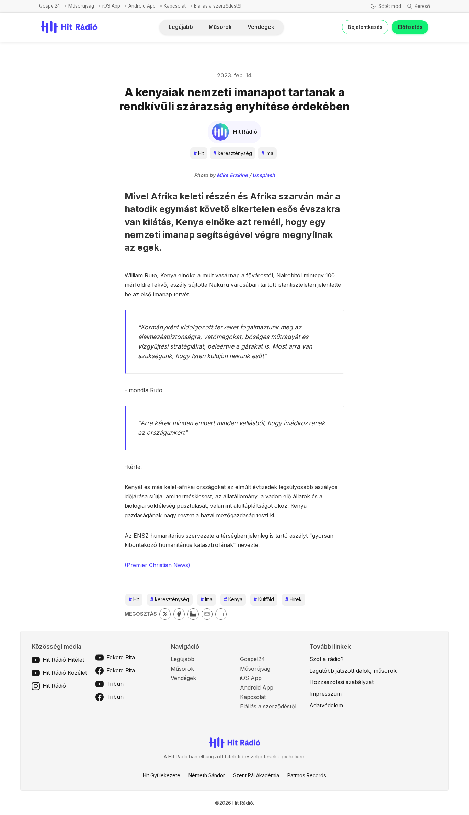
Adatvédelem (326, 705)
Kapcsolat (175, 6)
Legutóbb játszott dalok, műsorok (353, 670)
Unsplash (263, 175)
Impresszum (325, 693)
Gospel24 (49, 6)
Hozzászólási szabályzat (341, 682)
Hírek (293, 599)
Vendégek (261, 27)
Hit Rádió (54, 685)
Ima (267, 153)
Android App (142, 6)
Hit (199, 153)
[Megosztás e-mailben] (207, 614)
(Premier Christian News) (157, 565)
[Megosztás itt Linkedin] (193, 614)
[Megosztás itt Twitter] (165, 614)
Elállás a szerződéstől (217, 6)
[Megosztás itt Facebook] (179, 614)
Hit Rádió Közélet (65, 672)
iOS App (111, 6)
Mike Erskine (232, 175)
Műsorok (220, 27)
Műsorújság (81, 6)
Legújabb (181, 27)
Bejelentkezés (365, 27)
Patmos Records (306, 775)
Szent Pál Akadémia (256, 775)
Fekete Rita (120, 657)
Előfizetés (410, 27)
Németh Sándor (206, 775)
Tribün (115, 683)
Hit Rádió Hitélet (63, 659)
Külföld (264, 599)
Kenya (233, 599)
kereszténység (232, 153)
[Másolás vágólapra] (221, 614)
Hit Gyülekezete (161, 775)
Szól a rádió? (326, 659)
